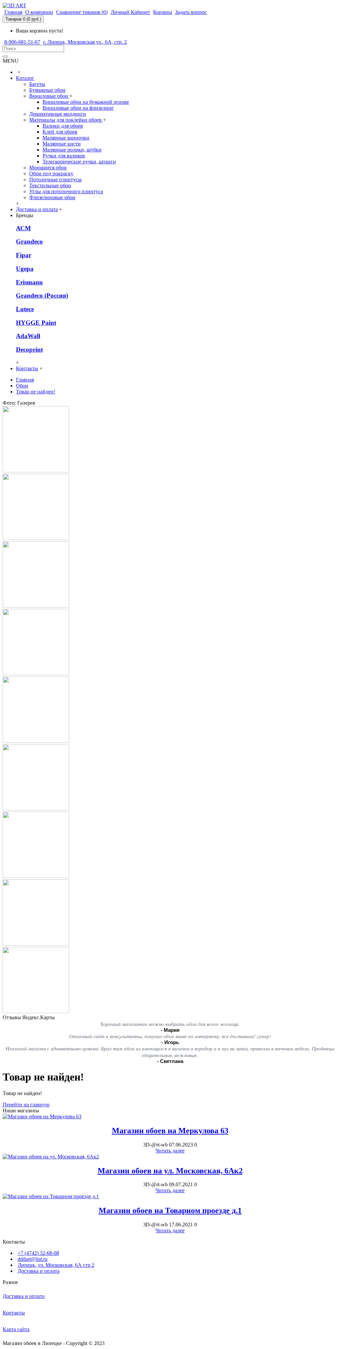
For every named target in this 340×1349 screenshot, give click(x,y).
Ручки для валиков (63, 155)
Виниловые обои (49, 96)
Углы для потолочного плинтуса (66, 191)
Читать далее (170, 1150)
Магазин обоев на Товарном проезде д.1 (170, 1210)
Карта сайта (16, 1329)
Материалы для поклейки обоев (66, 120)
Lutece (25, 309)
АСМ (23, 228)
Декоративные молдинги (57, 114)
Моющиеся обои (48, 167)
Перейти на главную (26, 1104)
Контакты (14, 1313)
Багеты (37, 84)
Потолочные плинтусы (55, 179)
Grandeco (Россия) (42, 295)
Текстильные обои (50, 185)
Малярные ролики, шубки (72, 149)
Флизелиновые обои (52, 197)
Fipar (23, 255)
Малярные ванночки (65, 138)
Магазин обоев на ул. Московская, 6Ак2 (170, 1170)
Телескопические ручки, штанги (79, 161)
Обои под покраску (51, 173)
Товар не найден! (35, 391)
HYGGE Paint (36, 322)
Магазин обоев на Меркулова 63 (170, 1130)
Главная (25, 379)
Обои (22, 385)
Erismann (29, 282)
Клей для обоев (59, 132)
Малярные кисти (61, 144)
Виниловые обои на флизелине (78, 108)
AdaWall (28, 335)
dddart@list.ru (32, 1259)
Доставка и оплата (38, 1271)
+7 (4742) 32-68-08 (38, 1253)
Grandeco (29, 241)
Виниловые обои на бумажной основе (85, 102)
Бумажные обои (47, 90)
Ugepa (25, 268)
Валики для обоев (62, 126)
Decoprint (29, 349)
